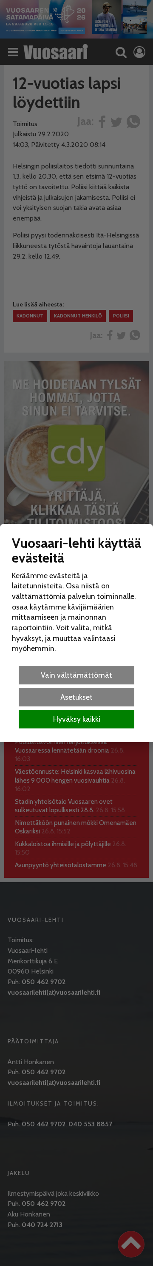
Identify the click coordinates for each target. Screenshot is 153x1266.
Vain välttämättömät (76, 674)
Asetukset (76, 696)
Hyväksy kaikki (76, 718)
